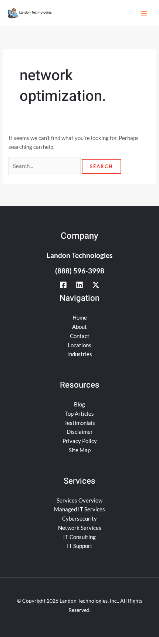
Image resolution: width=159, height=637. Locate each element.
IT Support (79, 545)
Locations (79, 345)
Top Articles (79, 413)
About (79, 326)
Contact (79, 336)
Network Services (79, 527)
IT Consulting (79, 537)
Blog (79, 404)
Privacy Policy (79, 440)
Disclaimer (80, 431)
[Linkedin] (79, 285)
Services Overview (79, 500)
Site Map (80, 450)
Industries (79, 354)
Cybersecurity (79, 518)
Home (79, 317)
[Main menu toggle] (144, 13)
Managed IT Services (79, 509)
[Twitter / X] (95, 285)
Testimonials (79, 422)
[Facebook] (63, 285)
